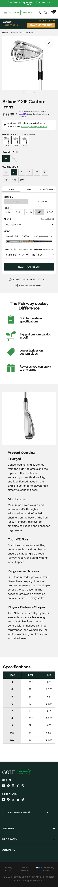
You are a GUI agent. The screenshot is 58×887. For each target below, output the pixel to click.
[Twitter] (9, 785)
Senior (19, 212)
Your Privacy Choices (47, 869)
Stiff (39, 212)
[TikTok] (19, 785)
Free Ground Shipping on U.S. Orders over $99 (29, 3)
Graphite (42, 201)
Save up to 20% (41, 25)
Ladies (8, 212)
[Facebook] (4, 785)
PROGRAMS (9, 839)
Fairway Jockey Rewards (34, 126)
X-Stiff (50, 212)
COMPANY (8, 850)
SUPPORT (8, 828)
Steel (16, 201)
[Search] (45, 12)
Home (5, 32)
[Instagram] (14, 785)
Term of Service (24, 869)
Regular (29, 212)
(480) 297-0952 (10, 25)
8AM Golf (39, 877)
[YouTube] (19, 800)
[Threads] (23, 785)
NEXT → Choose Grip (29, 266)
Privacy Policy (8, 869)
